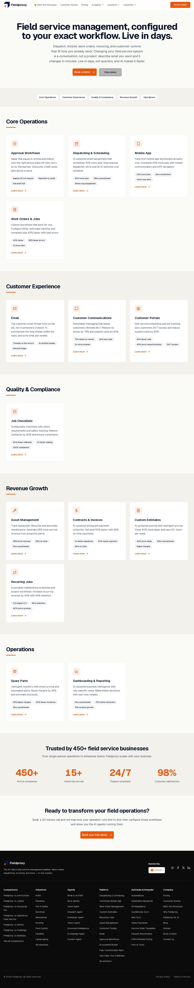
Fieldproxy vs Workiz (14, 924)
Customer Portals (108, 928)
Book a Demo (170, 933)
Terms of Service (182, 976)
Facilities (40, 933)
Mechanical (41, 917)
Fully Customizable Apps (111, 950)
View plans (110, 72)
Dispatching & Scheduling (111, 895)
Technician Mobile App (110, 901)
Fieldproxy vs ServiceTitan (16, 895)
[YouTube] (172, 867)
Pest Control (42, 928)
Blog (165, 922)
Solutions (112, 4)
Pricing (84, 4)
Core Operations (47, 97)
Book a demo (82, 72)
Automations (137, 895)
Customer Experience (73, 97)
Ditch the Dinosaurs (45, 4)
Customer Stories (69, 4)
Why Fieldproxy (170, 912)
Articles (167, 928)
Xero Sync (136, 917)
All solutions (105, 961)
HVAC (38, 895)
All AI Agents (73, 901)
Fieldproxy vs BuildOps (15, 935)
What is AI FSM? (75, 895)
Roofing (39, 922)
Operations (149, 97)
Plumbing (40, 901)
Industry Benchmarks (141, 933)
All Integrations (138, 906)
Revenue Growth (128, 97)
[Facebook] (177, 867)
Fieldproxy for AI (171, 917)
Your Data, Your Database (111, 955)
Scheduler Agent (75, 917)
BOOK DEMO (180, 4)
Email (101, 933)
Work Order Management (111, 906)
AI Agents (96, 4)
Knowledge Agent (76, 933)
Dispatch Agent (74, 912)
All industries (42, 944)
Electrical (40, 912)
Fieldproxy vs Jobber (14, 901)
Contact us (168, 939)
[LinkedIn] (188, 867)
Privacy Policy (163, 976)
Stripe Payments (139, 922)
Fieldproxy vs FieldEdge (15, 930)
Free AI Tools (137, 944)
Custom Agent (74, 939)
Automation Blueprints (142, 901)
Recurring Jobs (106, 917)
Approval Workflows (109, 939)
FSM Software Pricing (141, 939)
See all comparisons (14, 941)
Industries (128, 4)
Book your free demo (94, 834)
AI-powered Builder (108, 944)
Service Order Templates (143, 928)
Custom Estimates (108, 912)
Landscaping (42, 939)
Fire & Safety (42, 906)
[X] (183, 867)
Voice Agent (73, 906)
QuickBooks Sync (140, 912)
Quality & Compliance (102, 97)
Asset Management (108, 922)
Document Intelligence (78, 928)
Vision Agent (73, 922)
